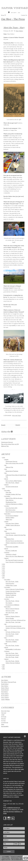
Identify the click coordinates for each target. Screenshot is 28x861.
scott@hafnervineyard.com (13, 807)
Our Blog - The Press (13, 19)
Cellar (2, 714)
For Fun (3, 720)
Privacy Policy (6, 858)
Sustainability (5, 726)
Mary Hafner (19, 31)
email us (5, 795)
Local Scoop (4, 722)
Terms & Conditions (16, 856)
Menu (2, 15)
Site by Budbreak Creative (19, 859)
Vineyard (3, 713)
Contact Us (24, 15)
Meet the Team (16, 415)
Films (2, 724)
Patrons (3, 718)
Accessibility (5, 856)
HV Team (3, 716)
